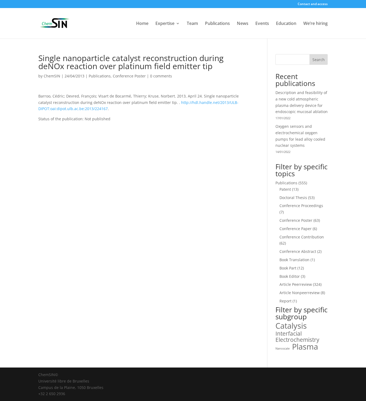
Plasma (305, 347)
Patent (285, 189)
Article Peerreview (295, 284)
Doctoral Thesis (293, 197)
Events (262, 23)
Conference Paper (295, 228)
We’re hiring (315, 23)
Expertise (164, 23)
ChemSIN (52, 75)
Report (285, 300)
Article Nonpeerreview (299, 292)
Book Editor (289, 276)
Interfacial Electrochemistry (297, 337)
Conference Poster (129, 75)
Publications (217, 23)
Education (286, 23)
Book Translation (294, 259)
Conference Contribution (301, 236)
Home (142, 23)
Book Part (287, 268)
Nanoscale (282, 348)
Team (192, 23)
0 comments (161, 75)
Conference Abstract (297, 251)
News (242, 23)
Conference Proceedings (301, 205)
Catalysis (291, 326)
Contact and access (313, 4)
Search (318, 59)
